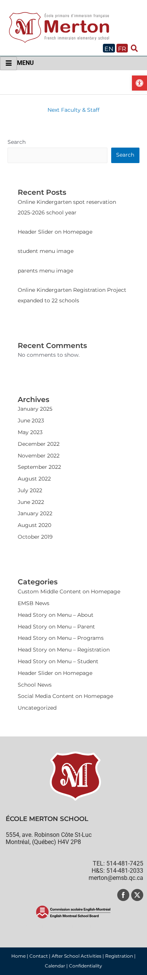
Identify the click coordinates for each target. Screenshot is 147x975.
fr (122, 48)
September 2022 (39, 467)
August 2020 (34, 525)
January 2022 (35, 513)
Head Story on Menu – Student (58, 661)
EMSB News (33, 603)
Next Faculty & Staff (73, 110)
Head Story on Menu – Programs (61, 638)
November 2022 (39, 456)
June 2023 (31, 420)
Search (17, 142)
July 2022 (30, 490)
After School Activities (76, 956)
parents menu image (45, 271)
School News (35, 685)
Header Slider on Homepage (55, 232)
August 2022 (34, 479)
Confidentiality (85, 966)
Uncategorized (37, 708)
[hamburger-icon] (8, 63)
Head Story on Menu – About (55, 615)
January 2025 (35, 409)
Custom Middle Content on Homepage (69, 591)
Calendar (55, 966)
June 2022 (31, 502)
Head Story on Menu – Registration (64, 650)
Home (18, 956)
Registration (119, 956)
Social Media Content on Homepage (65, 696)
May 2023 (30, 432)
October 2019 (35, 537)
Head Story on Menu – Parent (56, 627)
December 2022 (39, 444)
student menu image (46, 251)
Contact (38, 956)
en (108, 48)
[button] (139, 83)
